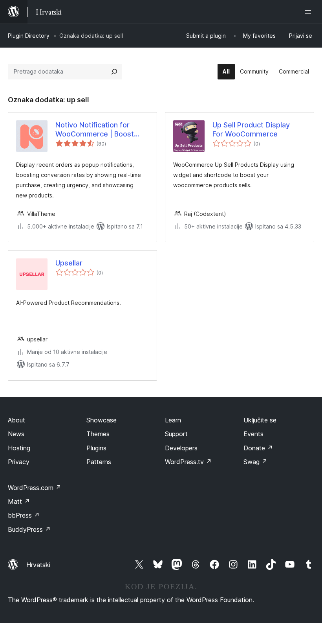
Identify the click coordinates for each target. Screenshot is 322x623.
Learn (173, 420)
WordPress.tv (188, 462)
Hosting (19, 448)
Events (253, 434)
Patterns (98, 462)
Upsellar (68, 263)
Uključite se (259, 420)
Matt (19, 501)
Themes (98, 434)
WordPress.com (34, 488)
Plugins (96, 448)
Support (176, 434)
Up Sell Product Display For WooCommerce (251, 129)
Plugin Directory (28, 35)
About (16, 420)
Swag (255, 462)
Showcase (101, 420)
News (16, 434)
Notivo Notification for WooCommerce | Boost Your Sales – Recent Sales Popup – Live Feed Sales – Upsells (98, 130)
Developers (181, 448)
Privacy (18, 462)
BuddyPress (29, 529)
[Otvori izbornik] (309, 12)
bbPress (24, 515)
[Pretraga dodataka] (114, 71)
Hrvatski (38, 565)
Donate (258, 448)
